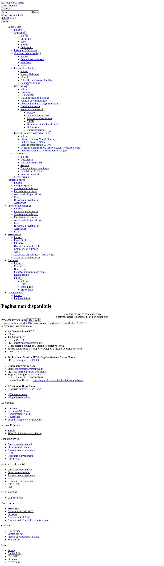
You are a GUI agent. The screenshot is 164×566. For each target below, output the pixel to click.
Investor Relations (23, 68)
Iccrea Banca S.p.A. (32, 389)
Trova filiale (26, 286)
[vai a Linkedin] (19, 397)
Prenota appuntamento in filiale (29, 272)
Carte (17, 197)
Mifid (25, 323)
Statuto (24, 44)
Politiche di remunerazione (33, 100)
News (23, 65)
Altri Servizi (20, 202)
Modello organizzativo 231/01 (35, 144)
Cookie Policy (15, 553)
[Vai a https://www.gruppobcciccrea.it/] (12, 2)
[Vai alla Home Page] (12, 15)
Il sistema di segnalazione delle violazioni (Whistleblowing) (50, 147)
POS (16, 231)
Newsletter (25, 62)
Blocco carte (20, 269)
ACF (84, 323)
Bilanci (24, 77)
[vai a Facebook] (17, 394)
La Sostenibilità (15, 292)
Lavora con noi (9, 5)
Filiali (17, 277)
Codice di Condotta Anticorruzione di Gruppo (43, 150)
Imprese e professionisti (19, 205)
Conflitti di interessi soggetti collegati (39, 103)
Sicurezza (12, 559)
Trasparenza (20, 153)
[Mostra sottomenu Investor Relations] (33, 68)
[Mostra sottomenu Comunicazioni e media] (39, 53)
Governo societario (30, 106)
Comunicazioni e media (26, 53)
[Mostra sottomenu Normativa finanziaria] (43, 109)
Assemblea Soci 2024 (19, 517)
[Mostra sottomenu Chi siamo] (25, 33)
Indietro (18, 29)
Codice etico (26, 47)
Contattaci (13, 260)
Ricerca (6, 9)
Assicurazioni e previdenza (27, 194)
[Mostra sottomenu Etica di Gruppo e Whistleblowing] (50, 133)
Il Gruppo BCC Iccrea (25, 50)
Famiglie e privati (16, 179)
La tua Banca (14, 26)
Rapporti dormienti (30, 174)
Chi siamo (19, 32)
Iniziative (18, 243)
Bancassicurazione (36, 130)
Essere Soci (20, 240)
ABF (79, 323)
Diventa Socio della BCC (27, 246)
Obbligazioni (33, 127)
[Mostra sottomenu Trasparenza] (27, 153)
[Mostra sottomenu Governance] (27, 86)
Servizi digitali (21, 177)
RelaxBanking (8, 18)
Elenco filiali (26, 289)
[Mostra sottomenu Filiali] (21, 278)
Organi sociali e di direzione (34, 97)
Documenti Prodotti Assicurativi (43, 124)
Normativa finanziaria (31, 109)
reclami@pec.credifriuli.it (26, 360)
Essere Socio (14, 234)
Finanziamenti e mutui (25, 191)
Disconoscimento (37, 323)
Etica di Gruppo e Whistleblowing (31, 133)
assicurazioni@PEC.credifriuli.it (30, 371)
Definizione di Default (31, 171)
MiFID (30, 121)
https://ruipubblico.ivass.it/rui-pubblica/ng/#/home (58, 380)
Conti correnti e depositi (26, 188)
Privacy (11, 550)
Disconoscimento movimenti (34, 168)
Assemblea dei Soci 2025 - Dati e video (34, 254)
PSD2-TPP (13, 556)
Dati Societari (27, 95)
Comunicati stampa (30, 83)
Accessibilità (14, 562)
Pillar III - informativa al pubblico (37, 80)
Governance (20, 86)
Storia (23, 41)
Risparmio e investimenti (26, 200)
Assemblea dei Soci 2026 (27, 257)
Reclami (24, 165)
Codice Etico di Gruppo (32, 142)
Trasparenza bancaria (31, 162)
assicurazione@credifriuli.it (28, 368)
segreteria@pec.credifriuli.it (28, 343)
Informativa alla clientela (39, 118)
